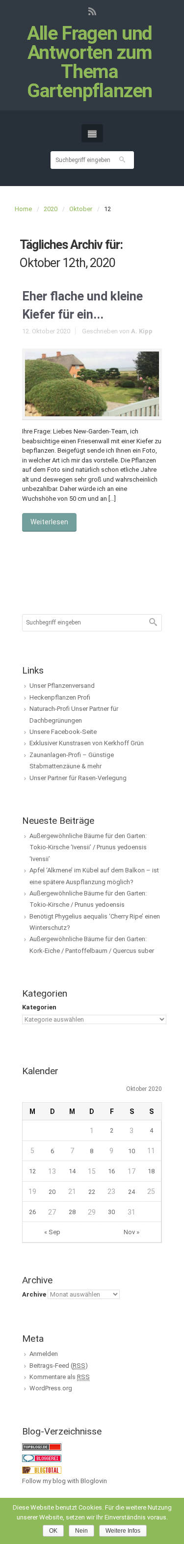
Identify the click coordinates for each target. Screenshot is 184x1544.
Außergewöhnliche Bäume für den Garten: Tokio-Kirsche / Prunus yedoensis (88, 899)
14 (72, 1171)
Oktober (80, 209)
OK (53, 1530)
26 (32, 1212)
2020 (50, 209)
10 (131, 1151)
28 (72, 1212)
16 (111, 1171)
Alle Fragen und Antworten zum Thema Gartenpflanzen (90, 62)
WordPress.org (50, 1388)
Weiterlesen (49, 522)
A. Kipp (142, 331)
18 (151, 1171)
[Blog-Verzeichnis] (41, 1458)
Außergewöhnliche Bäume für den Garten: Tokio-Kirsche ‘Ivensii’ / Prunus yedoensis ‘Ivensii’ (88, 847)
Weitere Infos (122, 1530)
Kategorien (39, 1007)
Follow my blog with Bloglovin (64, 1481)
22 (91, 1191)
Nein (81, 1530)
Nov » (131, 1232)
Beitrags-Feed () (58, 1365)
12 (32, 1171)
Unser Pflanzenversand (62, 685)
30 (111, 1212)
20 (52, 1191)
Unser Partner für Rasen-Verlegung (78, 778)
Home (23, 209)
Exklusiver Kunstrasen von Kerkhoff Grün (86, 743)
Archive (34, 1294)
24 (131, 1191)
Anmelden (43, 1353)
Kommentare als (59, 1377)
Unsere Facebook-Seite (63, 731)
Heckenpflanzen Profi (59, 697)
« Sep (52, 1232)
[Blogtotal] (41, 1469)
